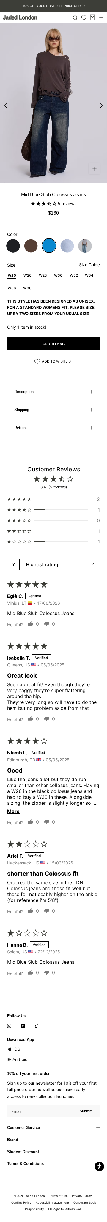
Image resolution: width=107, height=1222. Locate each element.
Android (20, 1059)
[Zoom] (94, 168)
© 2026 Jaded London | (31, 1195)
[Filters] (13, 564)
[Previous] (6, 105)
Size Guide (89, 264)
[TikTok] (36, 1025)
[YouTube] (23, 1025)
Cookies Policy (21, 1202)
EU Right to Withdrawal (64, 1209)
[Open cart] (92, 17)
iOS (16, 1048)
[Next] (101, 105)
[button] (44, 203)
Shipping (21, 410)
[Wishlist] (83, 17)
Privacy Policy (82, 1195)
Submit (86, 1111)
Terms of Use (58, 1195)
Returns (21, 428)
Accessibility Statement (52, 1202)
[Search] (75, 17)
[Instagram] (9, 1025)
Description (24, 392)
